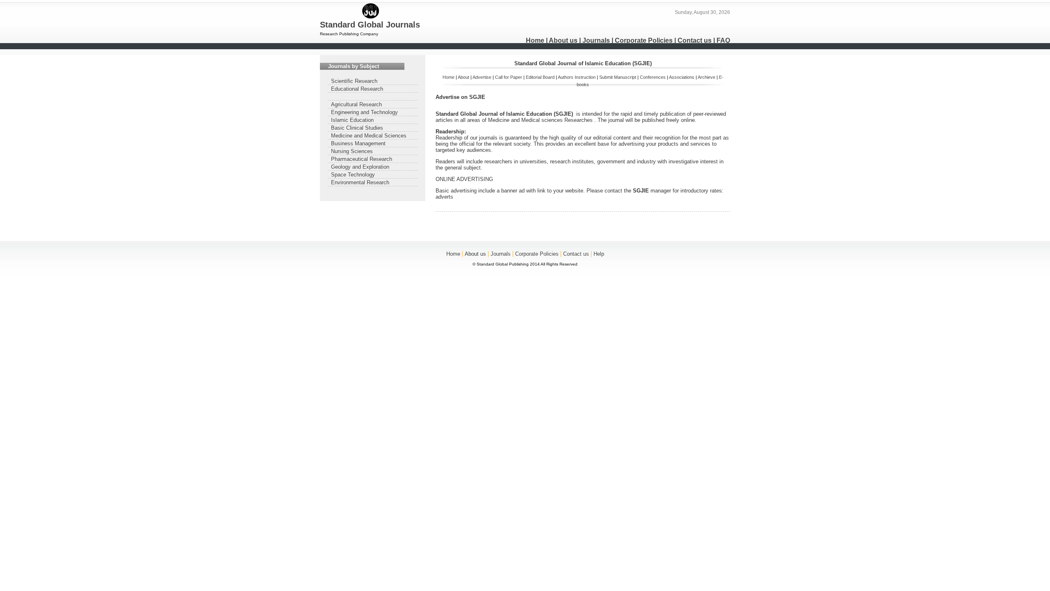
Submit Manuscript (617, 77)
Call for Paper (508, 77)
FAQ (723, 40)
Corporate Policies (644, 40)
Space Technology (353, 175)
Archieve (706, 77)
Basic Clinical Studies (357, 128)
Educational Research (357, 89)
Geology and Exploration (360, 167)
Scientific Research (354, 81)
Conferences (653, 77)
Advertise (481, 77)
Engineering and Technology (364, 112)
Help (598, 254)
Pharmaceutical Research (361, 159)
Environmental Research (360, 182)
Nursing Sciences (352, 151)
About (463, 77)
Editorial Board (540, 77)
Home (535, 40)
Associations (681, 77)
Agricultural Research (356, 104)
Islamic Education (352, 120)
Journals (596, 40)
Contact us (695, 40)
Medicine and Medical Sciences (368, 136)
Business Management (358, 143)
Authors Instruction (577, 77)
